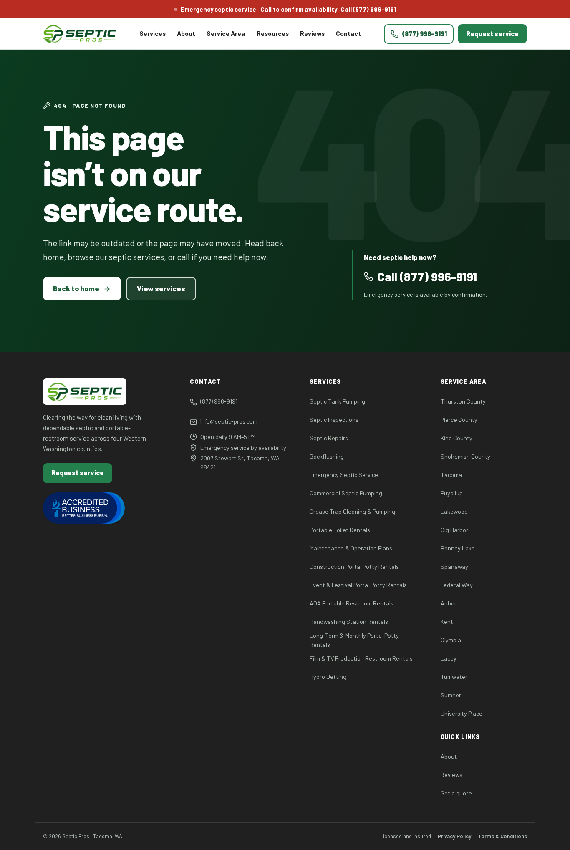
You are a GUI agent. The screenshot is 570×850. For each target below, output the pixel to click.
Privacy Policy (454, 836)
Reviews (312, 33)
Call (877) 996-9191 (368, 9)
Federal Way (457, 584)
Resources (273, 33)
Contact (348, 33)
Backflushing (327, 456)
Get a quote (456, 793)
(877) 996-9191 (218, 401)
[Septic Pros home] (79, 34)
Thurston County (463, 401)
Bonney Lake (458, 548)
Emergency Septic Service (344, 474)
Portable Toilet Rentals (340, 529)
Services (152, 33)
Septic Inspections (334, 419)
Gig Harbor (454, 529)
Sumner (451, 695)
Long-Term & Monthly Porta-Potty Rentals (354, 640)
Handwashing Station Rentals (349, 621)
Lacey (449, 658)
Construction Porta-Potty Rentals (354, 566)
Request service (492, 34)
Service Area (226, 33)
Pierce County (459, 419)
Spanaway (454, 566)
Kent (447, 621)
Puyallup (452, 493)
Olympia (451, 639)
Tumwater (454, 676)
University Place (461, 713)
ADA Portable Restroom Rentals (351, 603)
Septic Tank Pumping (337, 401)
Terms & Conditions (502, 836)
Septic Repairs (329, 437)
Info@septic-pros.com (228, 421)
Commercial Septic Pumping (346, 493)
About (186, 33)
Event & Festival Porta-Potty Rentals (358, 584)
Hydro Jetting (328, 676)
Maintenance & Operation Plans (351, 548)
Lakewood (454, 511)
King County (456, 437)
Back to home (76, 288)
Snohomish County (465, 456)
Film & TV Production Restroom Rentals (361, 658)
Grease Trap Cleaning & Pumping (352, 511)
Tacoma (451, 474)
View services (161, 288)
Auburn (450, 603)
